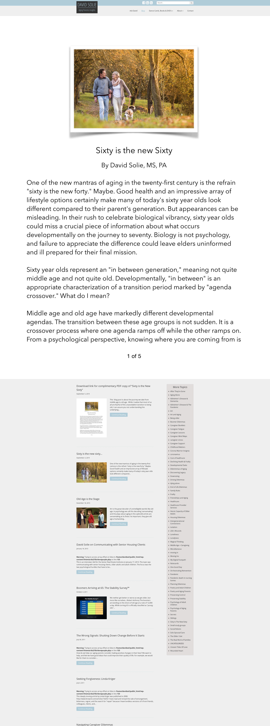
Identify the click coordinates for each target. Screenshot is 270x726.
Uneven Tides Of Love (178, 647)
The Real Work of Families (180, 640)
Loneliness (174, 534)
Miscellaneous (176, 549)
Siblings (173, 618)
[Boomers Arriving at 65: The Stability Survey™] (91, 609)
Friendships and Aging (179, 498)
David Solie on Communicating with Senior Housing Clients (110, 544)
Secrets (173, 614)
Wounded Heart (176, 651)
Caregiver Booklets (177, 425)
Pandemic (174, 574)
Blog (143, 11)
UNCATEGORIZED (177, 643)
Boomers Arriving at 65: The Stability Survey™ (102, 588)
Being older (174, 418)
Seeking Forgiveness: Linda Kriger (95, 678)
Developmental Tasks (178, 465)
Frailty (172, 494)
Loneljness (174, 538)
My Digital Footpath (178, 560)
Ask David (133, 11)
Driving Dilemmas (177, 480)
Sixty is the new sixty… (89, 453)
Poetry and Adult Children (180, 588)
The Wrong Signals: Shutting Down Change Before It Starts (110, 635)
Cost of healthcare (177, 458)
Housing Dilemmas (177, 517)
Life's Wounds (175, 531)
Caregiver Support (177, 443)
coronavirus (175, 454)
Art (171, 411)
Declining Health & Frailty (180, 461)
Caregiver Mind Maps (178, 436)
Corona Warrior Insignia (179, 451)
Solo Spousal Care (177, 632)
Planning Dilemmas (178, 584)
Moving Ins (174, 556)
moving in (174, 552)
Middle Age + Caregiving (179, 545)
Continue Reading (119, 415)
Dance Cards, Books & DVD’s (160, 11)
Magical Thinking (177, 542)
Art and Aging (175, 414)
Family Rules (175, 490)
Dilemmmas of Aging (178, 469)
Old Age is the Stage (87, 499)
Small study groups (178, 625)
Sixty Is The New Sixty (178, 622)
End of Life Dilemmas (178, 487)
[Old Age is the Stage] (91, 519)
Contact (190, 11)
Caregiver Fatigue (177, 429)
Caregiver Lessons (177, 432)
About (179, 11)
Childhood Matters (177, 447)
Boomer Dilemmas (177, 422)
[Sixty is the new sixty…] (91, 473)
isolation (173, 527)
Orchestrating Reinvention (180, 571)
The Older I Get (176, 636)
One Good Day (176, 567)
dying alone (175, 483)
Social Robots (175, 629)
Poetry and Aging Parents (180, 591)
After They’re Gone (177, 391)
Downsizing (174, 476)
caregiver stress (176, 440)
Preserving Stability (178, 598)
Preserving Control (177, 595)
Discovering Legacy (178, 472)
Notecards (174, 563)
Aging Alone (175, 395)
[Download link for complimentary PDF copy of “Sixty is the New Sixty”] (91, 419)
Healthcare (174, 501)
